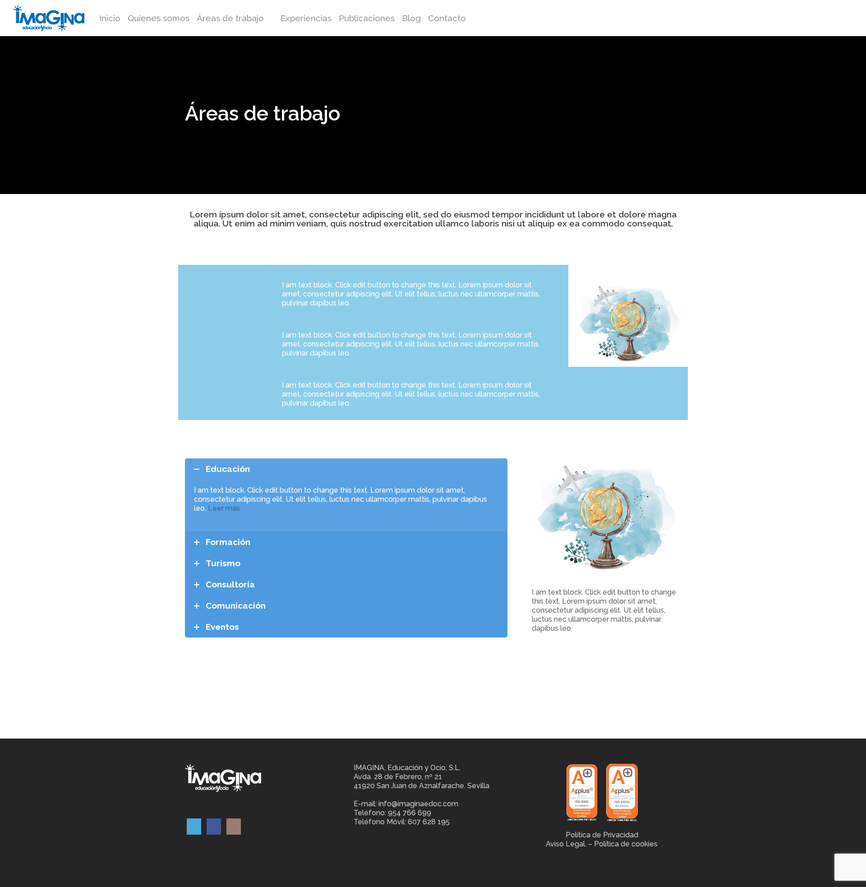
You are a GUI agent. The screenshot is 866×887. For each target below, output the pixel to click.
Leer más (224, 508)
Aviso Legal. (566, 844)
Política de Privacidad (602, 835)
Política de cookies (626, 844)
